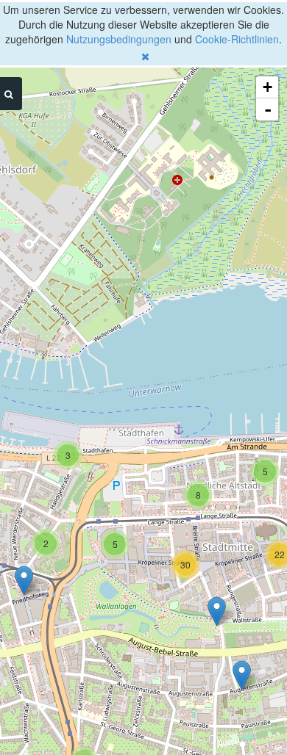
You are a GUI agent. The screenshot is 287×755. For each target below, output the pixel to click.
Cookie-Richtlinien (237, 39)
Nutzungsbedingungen (118, 39)
